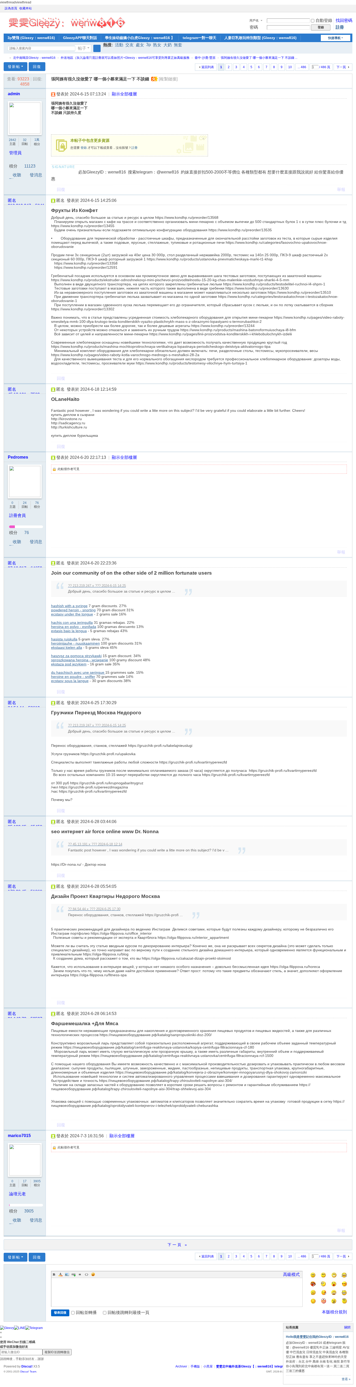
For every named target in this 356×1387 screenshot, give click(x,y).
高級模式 (291, 1274)
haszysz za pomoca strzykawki (76, 656)
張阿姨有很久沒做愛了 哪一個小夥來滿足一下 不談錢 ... (259, 58)
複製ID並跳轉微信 (57, 1352)
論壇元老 (17, 1194)
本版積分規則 (334, 1312)
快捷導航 (334, 38)
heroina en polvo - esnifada (73, 627)
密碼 (254, 27)
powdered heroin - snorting (73, 610)
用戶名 (254, 20)
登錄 (84, 148)
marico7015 (19, 1135)
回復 (37, 67)
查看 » (346, 1379)
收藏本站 (25, 8)
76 (37, 503)
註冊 (340, 27)
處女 (140, 45)
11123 (29, 166)
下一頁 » (178, 1245)
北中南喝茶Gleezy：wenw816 (34, 58)
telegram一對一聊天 (199, 38)
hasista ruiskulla (64, 639)
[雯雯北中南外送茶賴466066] (67, 21)
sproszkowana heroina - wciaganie (79, 660)
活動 (119, 45)
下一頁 (341, 67)
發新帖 (14, 67)
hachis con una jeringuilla (72, 622)
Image (67, 1274)
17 (25, 1181)
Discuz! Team (28, 1371)
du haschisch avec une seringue (78, 672)
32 (25, 140)
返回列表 (207, 67)
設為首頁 (11, 8)
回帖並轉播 (86, 1312)
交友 (129, 45)
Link (73, 1274)
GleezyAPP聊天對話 (80, 38)
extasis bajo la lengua (69, 631)
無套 (178, 45)
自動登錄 (324, 20)
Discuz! (27, 1366)
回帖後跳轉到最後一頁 (128, 1312)
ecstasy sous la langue (70, 681)
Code (86, 1274)
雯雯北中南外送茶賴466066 (6, 58)
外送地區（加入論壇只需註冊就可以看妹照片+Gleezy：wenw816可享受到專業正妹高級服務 (125, 58)
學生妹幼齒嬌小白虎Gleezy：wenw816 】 (140, 38)
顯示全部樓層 (124, 94)
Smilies (93, 1274)
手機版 (195, 1366)
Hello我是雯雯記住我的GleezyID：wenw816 (317, 1337)
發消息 (36, 175)
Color (60, 1274)
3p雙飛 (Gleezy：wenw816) (31, 38)
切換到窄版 (350, 10)
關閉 (347, 1327)
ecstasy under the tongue (72, 614)
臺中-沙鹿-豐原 (205, 58)
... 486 (302, 67)
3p (148, 44)
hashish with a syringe (69, 606)
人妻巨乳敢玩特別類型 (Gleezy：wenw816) (260, 38)
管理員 (15, 153)
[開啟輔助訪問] (345, 8)
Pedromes (18, 457)
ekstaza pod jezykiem (69, 664)
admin (14, 94)
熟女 (157, 45)
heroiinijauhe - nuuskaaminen (75, 643)
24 (25, 503)
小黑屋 (208, 1366)
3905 (37, 1181)
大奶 (167, 45)
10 (290, 67)
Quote (80, 1274)
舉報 (341, 189)
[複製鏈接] (168, 79)
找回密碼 (344, 20)
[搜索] (97, 48)
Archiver (181, 1366)
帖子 (82, 48)
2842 (12, 140)
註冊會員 (17, 515)
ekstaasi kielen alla (66, 647)
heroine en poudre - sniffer (73, 677)
